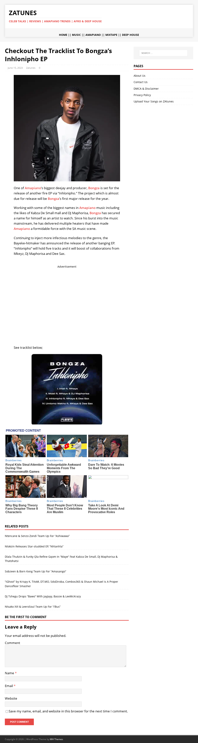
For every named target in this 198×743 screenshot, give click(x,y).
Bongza (94, 188)
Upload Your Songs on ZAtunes (154, 101)
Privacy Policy (142, 95)
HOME (63, 35)
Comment (12, 643)
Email (9, 686)
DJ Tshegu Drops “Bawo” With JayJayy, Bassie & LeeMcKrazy (43, 596)
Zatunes (30, 68)
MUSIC (76, 35)
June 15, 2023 (15, 68)
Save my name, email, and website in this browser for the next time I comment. (68, 711)
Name (10, 673)
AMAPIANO (93, 35)
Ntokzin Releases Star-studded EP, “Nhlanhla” (34, 546)
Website (11, 698)
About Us (139, 75)
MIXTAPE (111, 35)
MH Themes (56, 739)
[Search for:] (163, 53)
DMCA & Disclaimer (146, 88)
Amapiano (33, 188)
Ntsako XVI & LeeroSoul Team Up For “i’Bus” (33, 606)
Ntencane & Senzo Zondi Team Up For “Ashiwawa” (37, 536)
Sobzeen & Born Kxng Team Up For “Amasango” (35, 571)
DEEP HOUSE (130, 35)
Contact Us (141, 82)
